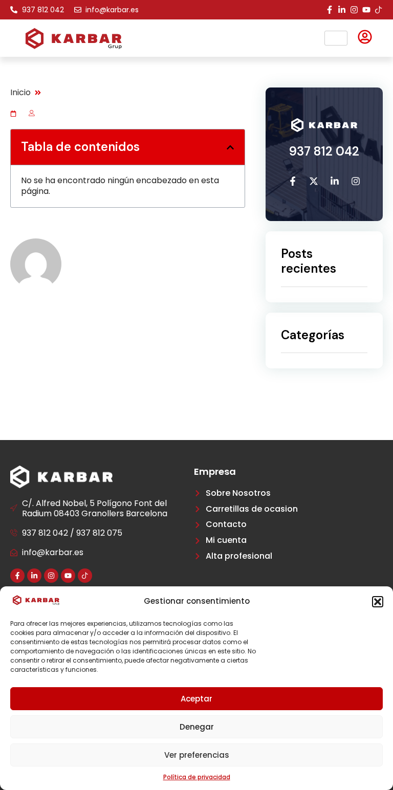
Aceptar (196, 698)
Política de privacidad (196, 777)
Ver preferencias (196, 755)
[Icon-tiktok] (379, 10)
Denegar (197, 726)
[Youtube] (366, 10)
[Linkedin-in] (342, 10)
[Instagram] (354, 10)
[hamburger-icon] (335, 38)
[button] (378, 602)
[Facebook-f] (329, 10)
